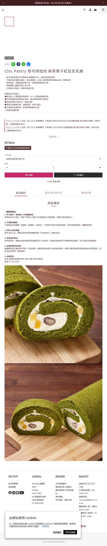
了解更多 (45, 526)
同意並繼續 (70, 532)
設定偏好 (57, 532)
